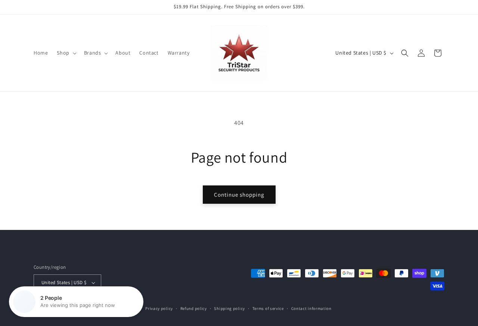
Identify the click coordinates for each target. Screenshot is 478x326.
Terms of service (268, 308)
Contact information (311, 308)
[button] (65, 53)
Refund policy (193, 308)
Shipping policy (229, 308)
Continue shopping (239, 194)
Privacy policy (159, 308)
